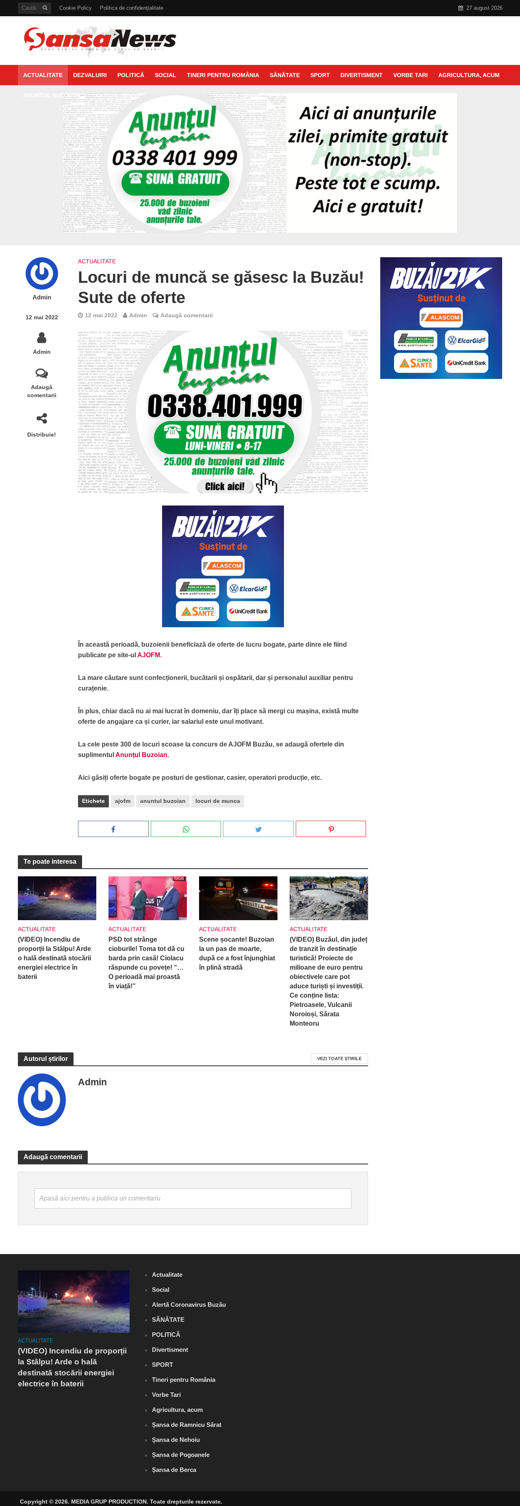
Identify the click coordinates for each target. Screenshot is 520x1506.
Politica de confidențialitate (131, 8)
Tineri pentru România (223, 75)
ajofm (122, 801)
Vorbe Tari (410, 75)
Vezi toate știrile (339, 1058)
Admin (41, 297)
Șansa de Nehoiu (176, 1439)
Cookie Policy (75, 8)
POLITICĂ (130, 75)
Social (165, 75)
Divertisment (361, 75)
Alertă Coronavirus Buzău (189, 1304)
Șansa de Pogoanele (181, 1454)
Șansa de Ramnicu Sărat (186, 1424)
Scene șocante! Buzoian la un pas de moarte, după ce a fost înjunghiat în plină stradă (237, 953)
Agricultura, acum (469, 75)
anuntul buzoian (163, 801)
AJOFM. (149, 655)
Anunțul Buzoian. (142, 754)
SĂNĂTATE (285, 75)
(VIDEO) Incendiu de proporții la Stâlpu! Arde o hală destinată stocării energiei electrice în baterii (54, 958)
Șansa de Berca (174, 1469)
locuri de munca (217, 801)
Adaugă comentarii (41, 391)
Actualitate (43, 75)
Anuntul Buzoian (50, 95)
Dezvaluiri (90, 75)
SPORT (320, 75)
